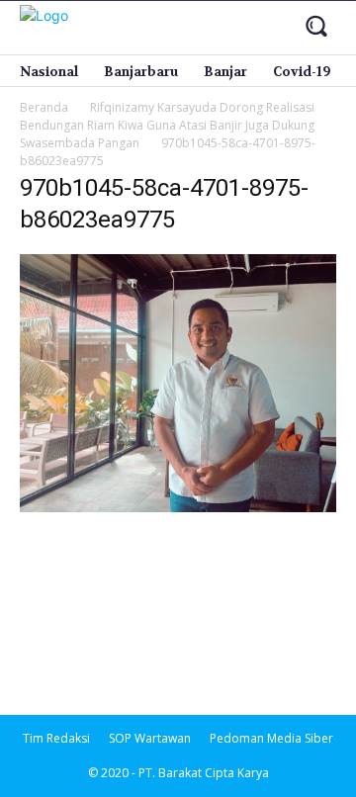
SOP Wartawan (150, 738)
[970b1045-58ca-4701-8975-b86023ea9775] (178, 506)
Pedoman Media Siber (271, 738)
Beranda (44, 107)
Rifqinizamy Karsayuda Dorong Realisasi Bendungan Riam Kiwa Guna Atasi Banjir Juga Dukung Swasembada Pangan (167, 125)
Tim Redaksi (56, 738)
